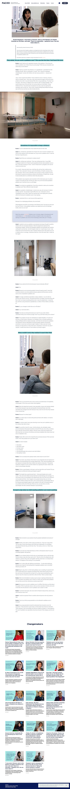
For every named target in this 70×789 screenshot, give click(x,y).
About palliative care (35, 3)
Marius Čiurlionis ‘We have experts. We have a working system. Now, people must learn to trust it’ (35, 644)
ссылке (43, 57)
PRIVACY (7, 784)
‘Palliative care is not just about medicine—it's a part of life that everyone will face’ (54, 644)
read (24, 216)
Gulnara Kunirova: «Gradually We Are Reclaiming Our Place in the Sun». (13, 734)
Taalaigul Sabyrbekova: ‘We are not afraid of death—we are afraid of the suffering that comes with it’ (35, 674)
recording (26, 214)
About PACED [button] (27, 3)
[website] (59, 3)
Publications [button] (42, 3)
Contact (52, 3)
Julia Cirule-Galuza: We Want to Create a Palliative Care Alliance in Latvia (14, 704)
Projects (47, 3)
